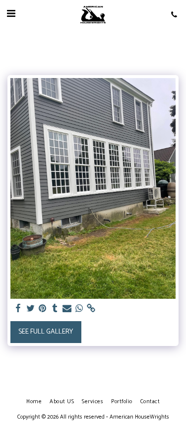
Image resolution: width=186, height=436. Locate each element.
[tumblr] (55, 309)
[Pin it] (42, 309)
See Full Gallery (45, 332)
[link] (91, 309)
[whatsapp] (79, 309)
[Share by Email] (66, 309)
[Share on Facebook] (18, 309)
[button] (10, 14)
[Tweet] (30, 309)
